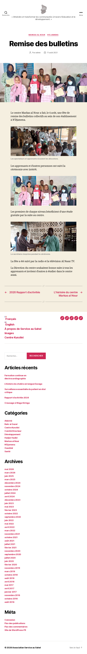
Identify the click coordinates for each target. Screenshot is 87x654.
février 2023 (11, 510)
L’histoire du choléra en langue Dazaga (23, 384)
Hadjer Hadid (11, 438)
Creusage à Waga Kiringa (17, 403)
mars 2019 (10, 571)
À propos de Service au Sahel (23, 328)
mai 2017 (9, 585)
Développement (12, 434)
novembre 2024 (12, 486)
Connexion (10, 620)
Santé (7, 451)
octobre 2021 (11, 537)
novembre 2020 (12, 551)
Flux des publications (15, 623)
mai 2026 (9, 469)
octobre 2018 (11, 575)
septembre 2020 (13, 554)
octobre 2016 (11, 598)
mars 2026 (10, 472)
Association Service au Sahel (26, 647)
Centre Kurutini (14, 337)
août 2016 (9, 602)
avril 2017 (9, 588)
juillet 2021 (10, 544)
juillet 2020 (10, 558)
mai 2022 (9, 524)
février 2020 (11, 564)
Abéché (8, 421)
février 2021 (11, 547)
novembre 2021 (12, 534)
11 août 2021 (52, 52)
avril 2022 (9, 527)
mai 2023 (9, 507)
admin (38, 52)
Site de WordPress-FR (15, 630)
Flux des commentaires (16, 627)
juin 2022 (9, 520)
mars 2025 (10, 479)
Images (9, 333)
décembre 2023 (12, 500)
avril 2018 (9, 581)
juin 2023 (9, 503)
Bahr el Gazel (11, 424)
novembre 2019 (12, 568)
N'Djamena (52, 35)
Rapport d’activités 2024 (17, 397)
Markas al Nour (37, 35)
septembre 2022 (13, 517)
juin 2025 (9, 476)
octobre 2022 (11, 513)
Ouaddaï (9, 448)
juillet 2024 (10, 493)
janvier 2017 (11, 592)
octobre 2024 (11, 489)
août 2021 (9, 541)
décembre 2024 (12, 483)
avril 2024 (9, 496)
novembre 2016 (12, 595)
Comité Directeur (13, 431)
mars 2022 (10, 530)
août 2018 (9, 578)
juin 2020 (9, 561)
